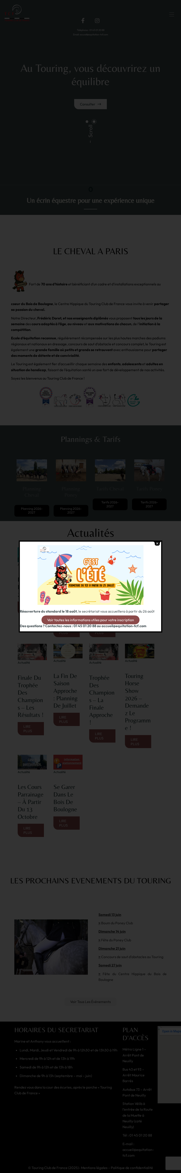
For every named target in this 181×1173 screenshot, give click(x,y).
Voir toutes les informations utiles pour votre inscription (90, 620)
